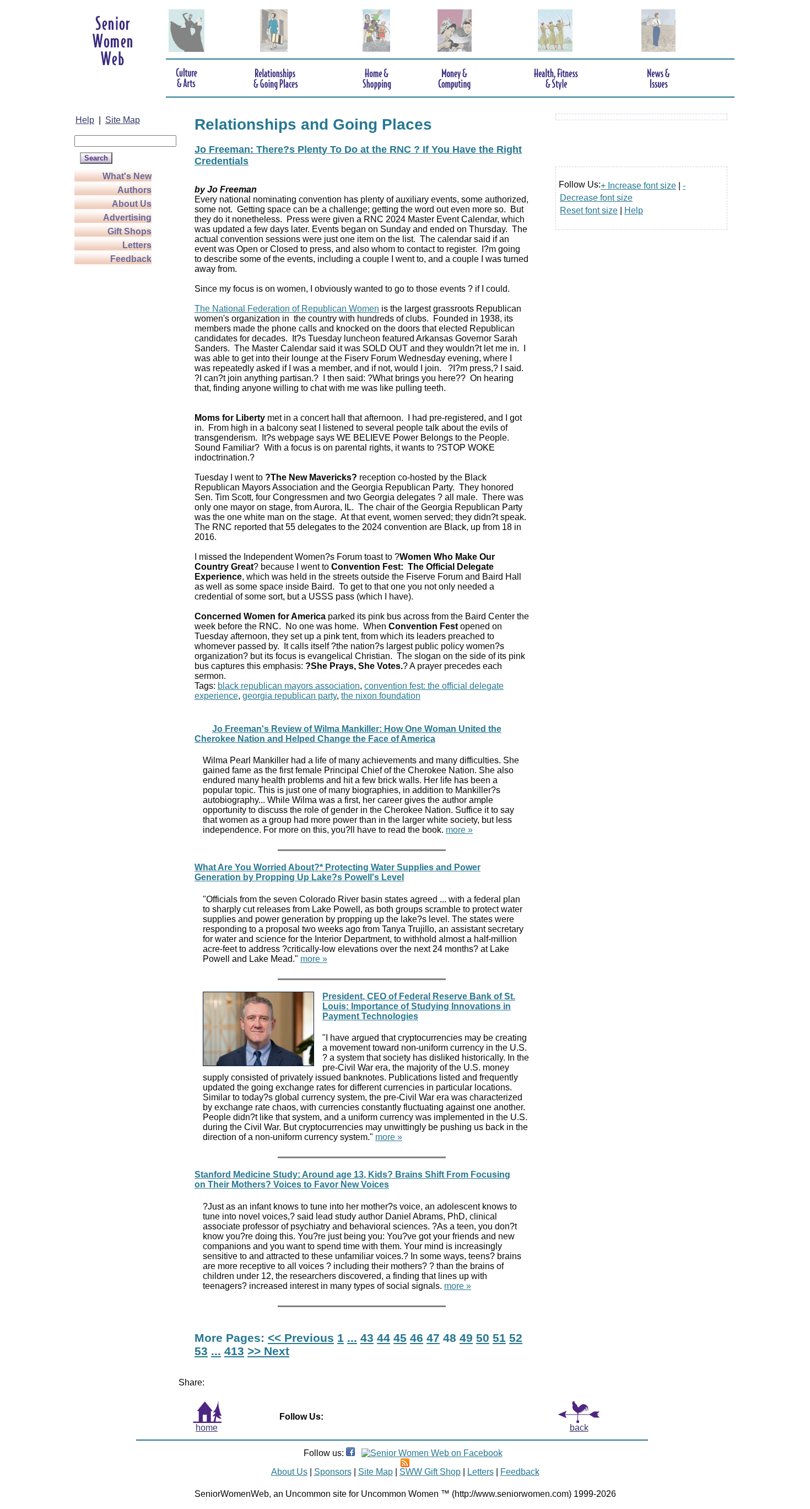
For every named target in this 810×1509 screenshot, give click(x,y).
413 (234, 1351)
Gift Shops (129, 231)
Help (84, 120)
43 (367, 1337)
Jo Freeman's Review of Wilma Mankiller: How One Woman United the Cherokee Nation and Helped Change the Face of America (348, 733)
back (579, 1427)
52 (515, 1337)
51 (499, 1337)
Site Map (122, 120)
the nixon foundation (380, 695)
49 (466, 1337)
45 (400, 1337)
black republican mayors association (289, 686)
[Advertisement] (118, 431)
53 (201, 1351)
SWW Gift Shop (430, 1471)
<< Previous (301, 1337)
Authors (134, 190)
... (352, 1337)
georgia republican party (289, 695)
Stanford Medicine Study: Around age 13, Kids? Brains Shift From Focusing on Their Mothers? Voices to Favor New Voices (352, 1179)
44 (383, 1337)
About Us (132, 203)
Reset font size (589, 210)
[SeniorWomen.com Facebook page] (350, 1453)
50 (482, 1337)
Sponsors (333, 1471)
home (207, 1427)
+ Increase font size (638, 185)
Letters (137, 245)
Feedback (131, 259)
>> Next (268, 1351)
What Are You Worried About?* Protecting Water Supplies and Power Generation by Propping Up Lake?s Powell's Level (337, 872)
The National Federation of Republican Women (287, 308)
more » (459, 829)
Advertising (127, 217)
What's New (127, 176)
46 (416, 1337)
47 (433, 1337)
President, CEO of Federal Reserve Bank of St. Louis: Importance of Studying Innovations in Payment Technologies (418, 1006)
